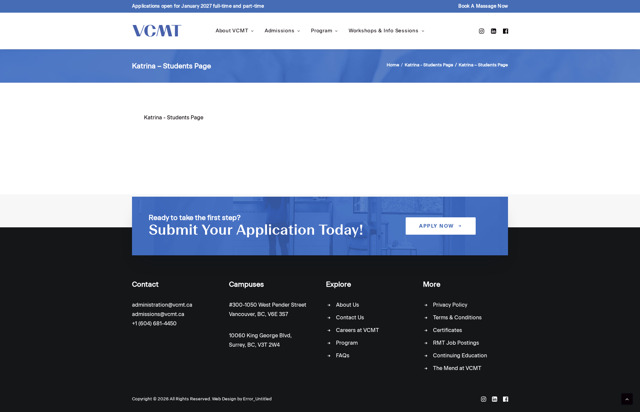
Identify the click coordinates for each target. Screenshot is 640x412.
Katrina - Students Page (429, 64)
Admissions (280, 31)
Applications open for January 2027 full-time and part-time (198, 6)
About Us (347, 305)
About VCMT (232, 31)
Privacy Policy (450, 305)
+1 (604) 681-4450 (154, 323)
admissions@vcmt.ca (158, 314)
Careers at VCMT (357, 330)
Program (321, 31)
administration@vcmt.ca (162, 305)
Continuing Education (460, 355)
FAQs (342, 355)
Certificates (447, 330)
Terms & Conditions (457, 317)
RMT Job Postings (456, 343)
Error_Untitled (257, 398)
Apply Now (436, 226)
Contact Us (350, 317)
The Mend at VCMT (457, 368)
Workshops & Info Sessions (384, 31)
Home (393, 64)
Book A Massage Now (483, 6)
